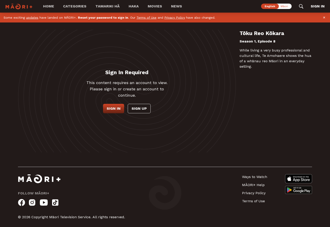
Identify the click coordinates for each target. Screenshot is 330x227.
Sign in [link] (318, 6)
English (270, 6)
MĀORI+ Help (253, 185)
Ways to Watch (254, 177)
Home (48, 6)
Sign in (114, 108)
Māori (284, 6)
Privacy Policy (174, 17)
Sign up (139, 108)
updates (32, 17)
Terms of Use (146, 17)
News (176, 6)
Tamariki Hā (107, 6)
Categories (74, 6)
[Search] (301, 6)
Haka (134, 6)
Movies (155, 6)
